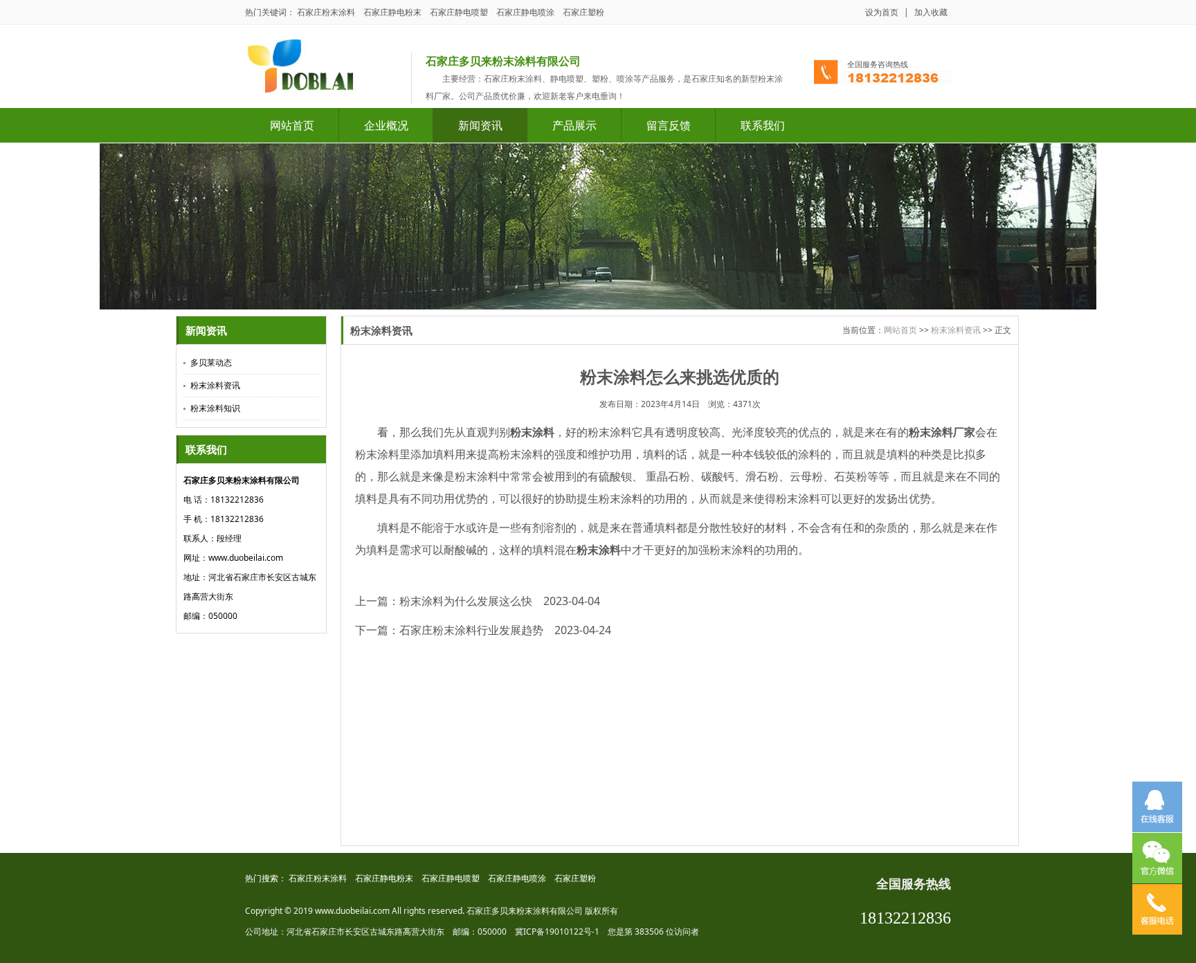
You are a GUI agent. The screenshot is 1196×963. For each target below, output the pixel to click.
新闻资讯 (480, 125)
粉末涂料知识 (215, 408)
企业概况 (386, 125)
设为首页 (881, 12)
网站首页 (292, 125)
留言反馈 (668, 125)
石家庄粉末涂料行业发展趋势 (471, 630)
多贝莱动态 (211, 362)
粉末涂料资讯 (215, 385)
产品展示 (574, 125)
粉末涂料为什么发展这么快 (465, 601)
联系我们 (763, 125)
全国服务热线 (913, 884)
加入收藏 (931, 12)
